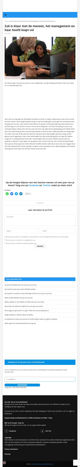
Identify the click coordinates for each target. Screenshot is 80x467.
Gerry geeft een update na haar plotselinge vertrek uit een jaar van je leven (28, 293)
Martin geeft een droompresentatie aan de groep (20, 323)
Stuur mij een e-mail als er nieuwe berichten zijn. (21, 243)
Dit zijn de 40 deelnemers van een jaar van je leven (21, 285)
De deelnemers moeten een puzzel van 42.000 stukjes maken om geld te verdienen (31, 319)
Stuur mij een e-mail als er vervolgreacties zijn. (21, 240)
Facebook (33, 185)
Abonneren (22, 385)
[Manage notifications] (4, 462)
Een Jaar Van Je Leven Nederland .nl (42, 464)
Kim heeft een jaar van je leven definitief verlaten (20, 289)
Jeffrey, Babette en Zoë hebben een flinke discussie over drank (24, 302)
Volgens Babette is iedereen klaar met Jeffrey (19, 315)
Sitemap (7, 454)
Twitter (47, 185)
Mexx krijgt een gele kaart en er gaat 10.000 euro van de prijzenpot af (27, 310)
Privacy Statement (11, 449)
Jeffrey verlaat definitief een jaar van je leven (19, 298)
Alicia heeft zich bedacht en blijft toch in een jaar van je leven (24, 306)
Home (6, 21)
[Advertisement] (40, 102)
